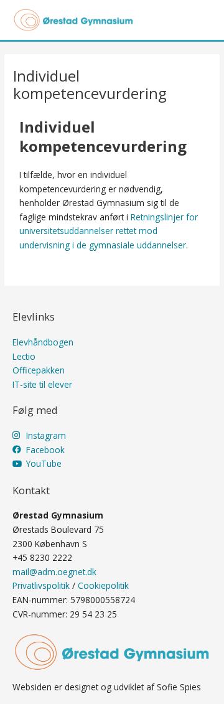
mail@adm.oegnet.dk (54, 572)
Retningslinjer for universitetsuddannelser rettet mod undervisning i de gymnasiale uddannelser (108, 231)
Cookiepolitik (103, 585)
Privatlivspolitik (41, 585)
